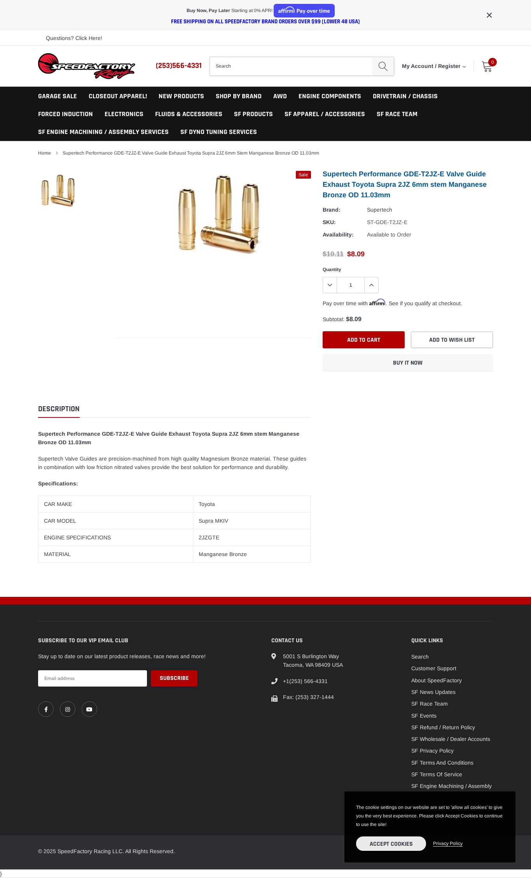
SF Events (424, 716)
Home (44, 153)
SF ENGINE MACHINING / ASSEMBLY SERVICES (103, 131)
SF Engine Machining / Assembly (451, 786)
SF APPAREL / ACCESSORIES (325, 114)
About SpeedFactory (436, 680)
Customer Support (433, 668)
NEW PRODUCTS (181, 96)
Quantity (332, 269)
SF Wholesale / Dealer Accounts (450, 739)
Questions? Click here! (74, 38)
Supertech (379, 210)
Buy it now (408, 363)
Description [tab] (59, 409)
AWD (280, 96)
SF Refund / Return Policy (443, 727)
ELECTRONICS (124, 114)
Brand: (332, 210)
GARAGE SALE (57, 96)
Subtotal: (333, 319)
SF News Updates (433, 692)
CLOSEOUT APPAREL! (118, 96)
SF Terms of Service (436, 774)
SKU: (329, 222)
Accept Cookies (391, 844)
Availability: (338, 234)
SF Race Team (429, 704)
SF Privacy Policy (432, 751)
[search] (383, 66)
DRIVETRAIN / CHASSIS (405, 96)
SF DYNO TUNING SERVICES (218, 131)
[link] (46, 709)
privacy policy (448, 843)
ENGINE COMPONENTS (330, 96)
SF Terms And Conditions (442, 763)
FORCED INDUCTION (65, 114)
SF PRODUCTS (253, 114)
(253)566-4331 (179, 66)
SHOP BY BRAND (239, 96)
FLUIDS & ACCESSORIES (188, 114)
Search (420, 657)
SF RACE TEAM (397, 114)
